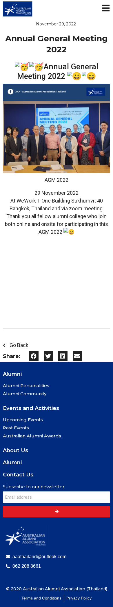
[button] (34, 356)
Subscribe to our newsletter (33, 486)
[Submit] (56, 511)
